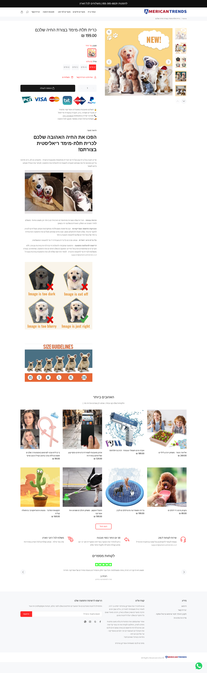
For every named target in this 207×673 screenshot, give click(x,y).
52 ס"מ (75, 67)
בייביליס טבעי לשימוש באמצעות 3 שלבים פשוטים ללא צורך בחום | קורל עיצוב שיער (43, 454)
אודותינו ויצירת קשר (84, 77)
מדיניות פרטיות (180, 618)
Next (168, 62)
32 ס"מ (92, 67)
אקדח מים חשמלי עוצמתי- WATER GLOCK (126, 450)
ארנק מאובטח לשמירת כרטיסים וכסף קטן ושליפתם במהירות (85, 454)
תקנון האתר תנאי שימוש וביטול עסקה (171, 614)
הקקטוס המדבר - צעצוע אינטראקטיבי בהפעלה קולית (41, 512)
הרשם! (26, 614)
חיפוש (184, 606)
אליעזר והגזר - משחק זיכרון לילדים (173, 452)
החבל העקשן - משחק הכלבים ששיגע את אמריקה (85, 512)
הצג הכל (103, 526)
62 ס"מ (67, 67)
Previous (109, 62)
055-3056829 (68, 116)
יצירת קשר (182, 610)
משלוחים (66, 77)
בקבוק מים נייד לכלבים (177, 510)
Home (184, 18)
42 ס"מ (84, 67)
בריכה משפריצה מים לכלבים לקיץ (130, 510)
